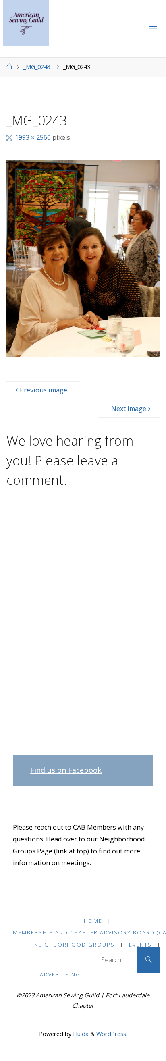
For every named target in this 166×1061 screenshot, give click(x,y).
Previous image (43, 390)
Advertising (60, 974)
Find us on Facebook (66, 770)
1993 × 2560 (33, 137)
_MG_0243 (36, 66)
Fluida (80, 1034)
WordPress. (111, 1034)
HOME (93, 920)
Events (140, 944)
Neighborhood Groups (74, 944)
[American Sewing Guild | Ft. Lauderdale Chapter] (26, 23)
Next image (128, 408)
